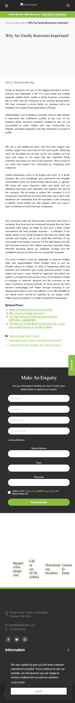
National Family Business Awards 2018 (30, 309)
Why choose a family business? (27, 313)
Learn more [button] (18, 682)
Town (39, 462)
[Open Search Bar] (68, 5)
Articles (36, 336)
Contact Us (71, 365)
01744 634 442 (18, 630)
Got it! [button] (38, 691)
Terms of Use (31, 491)
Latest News (20, 23)
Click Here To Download (54, 14)
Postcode (39, 477)
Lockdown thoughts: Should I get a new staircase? (35, 344)
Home (8, 23)
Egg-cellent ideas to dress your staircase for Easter (35, 340)
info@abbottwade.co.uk (22, 625)
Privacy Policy (49, 491)
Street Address (38, 448)
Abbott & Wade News (20, 336)
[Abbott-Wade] (37, 5)
